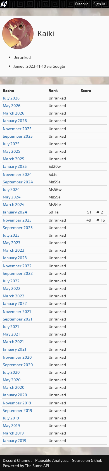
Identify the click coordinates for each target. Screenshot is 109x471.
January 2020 (15, 394)
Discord (82, 3)
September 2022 (18, 273)
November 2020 (17, 357)
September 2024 (18, 181)
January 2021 (14, 349)
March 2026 (13, 113)
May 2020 (12, 379)
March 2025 (13, 158)
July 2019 (11, 418)
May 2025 (11, 151)
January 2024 (15, 212)
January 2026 (15, 120)
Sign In (99, 3)
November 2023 (17, 220)
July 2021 (11, 326)
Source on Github (87, 460)
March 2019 (13, 433)
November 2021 (17, 311)
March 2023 (13, 250)
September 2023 (18, 227)
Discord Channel (17, 460)
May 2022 (11, 288)
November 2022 (17, 265)
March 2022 (13, 295)
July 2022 (11, 280)
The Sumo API (37, 465)
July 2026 (11, 98)
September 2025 (18, 136)
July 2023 (11, 235)
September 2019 (17, 410)
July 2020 (11, 372)
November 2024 (17, 174)
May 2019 (11, 425)
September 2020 (18, 364)
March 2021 (13, 341)
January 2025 (15, 166)
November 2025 (17, 128)
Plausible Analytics (51, 460)
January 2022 (15, 303)
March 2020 (14, 387)
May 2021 (11, 334)
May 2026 (11, 105)
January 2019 (14, 440)
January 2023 (15, 257)
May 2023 (11, 242)
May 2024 (12, 197)
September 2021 (17, 319)
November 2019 (17, 403)
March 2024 (14, 204)
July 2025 (11, 143)
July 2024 (11, 189)
